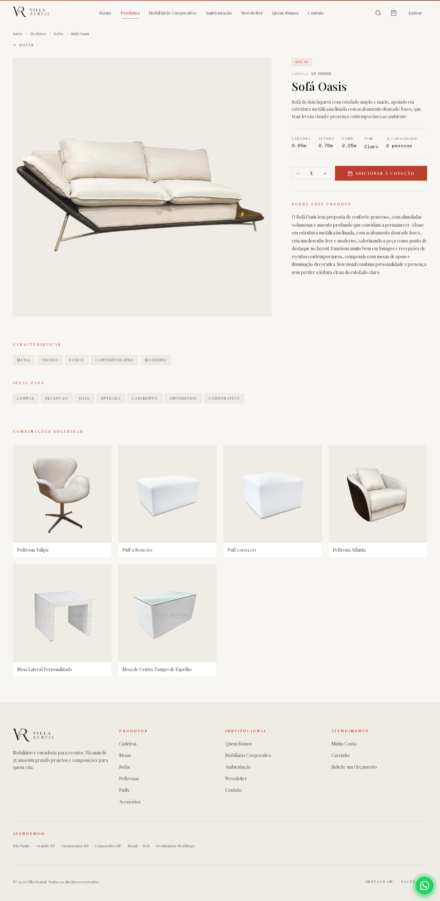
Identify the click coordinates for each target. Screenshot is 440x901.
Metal (24, 359)
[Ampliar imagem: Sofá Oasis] (142, 187)
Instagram (379, 881)
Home (105, 12)
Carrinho (340, 755)
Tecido (50, 359)
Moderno (156, 359)
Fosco (76, 359)
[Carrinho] (394, 13)
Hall (84, 398)
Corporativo (224, 398)
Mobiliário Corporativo (172, 12)
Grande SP (45, 845)
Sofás (58, 33)
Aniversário (183, 398)
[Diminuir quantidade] (298, 173)
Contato (316, 12)
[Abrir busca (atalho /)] (378, 13)
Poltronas (129, 778)
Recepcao (56, 398)
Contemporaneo (114, 359)
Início (18, 33)
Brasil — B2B (138, 845)
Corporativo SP (108, 845)
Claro (371, 146)
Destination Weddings (175, 845)
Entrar (415, 12)
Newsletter (252, 12)
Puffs (124, 790)
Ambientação (219, 12)
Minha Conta (344, 744)
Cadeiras (128, 744)
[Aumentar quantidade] (325, 173)
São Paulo (21, 845)
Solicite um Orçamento (354, 767)
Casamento (145, 398)
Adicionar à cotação (385, 173)
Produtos (130, 12)
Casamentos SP (75, 845)
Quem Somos (285, 12)
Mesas (125, 755)
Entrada (111, 398)
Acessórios (129, 802)
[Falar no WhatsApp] (425, 886)
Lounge (25, 398)
